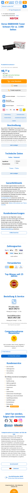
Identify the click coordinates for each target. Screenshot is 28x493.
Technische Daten (20, 114)
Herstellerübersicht (6, 198)
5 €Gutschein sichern (14, 356)
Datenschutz (9, 391)
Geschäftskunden (11, 385)
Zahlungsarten (10, 369)
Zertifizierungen (10, 400)
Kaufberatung (10, 381)
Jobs (12, 406)
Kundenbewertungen (20, 117)
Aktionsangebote (11, 383)
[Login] (16, 2)
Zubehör (14, 120)
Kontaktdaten (10, 402)
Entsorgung (9, 404)
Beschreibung (7, 114)
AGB (7, 389)
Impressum (9, 387)
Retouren (9, 379)
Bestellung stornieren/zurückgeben (16, 377)
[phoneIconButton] (14, 301)
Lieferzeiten (9, 373)
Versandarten (10, 371)
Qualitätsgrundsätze (12, 398)
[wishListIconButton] (20, 2)
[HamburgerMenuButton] (2, 2)
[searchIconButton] (25, 6)
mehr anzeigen (14, 145)
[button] (16, 2)
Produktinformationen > (8, 64)
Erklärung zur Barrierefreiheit (14, 396)
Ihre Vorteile (9, 366)
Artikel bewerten (14, 232)
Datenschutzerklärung (7, 229)
